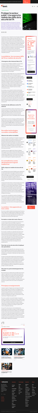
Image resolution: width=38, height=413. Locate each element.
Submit (34, 126)
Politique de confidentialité (33, 411)
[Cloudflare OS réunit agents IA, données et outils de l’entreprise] (6, 348)
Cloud (19, 390)
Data (19, 393)
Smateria (33, 390)
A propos (2, 400)
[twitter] (3, 394)
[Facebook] (2, 32)
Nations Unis (34, 387)
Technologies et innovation (30, 83)
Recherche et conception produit (31, 86)
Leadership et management (4, 370)
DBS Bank (33, 392)
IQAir (33, 384)
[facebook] (1, 394)
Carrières (2, 398)
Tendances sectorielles (5, 10)
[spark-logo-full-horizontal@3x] (4, 4)
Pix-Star (33, 395)
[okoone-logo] (4, 381)
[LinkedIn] (6, 32)
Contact (2, 397)
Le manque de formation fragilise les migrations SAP (6, 372)
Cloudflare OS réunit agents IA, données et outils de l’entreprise (6, 357)
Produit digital (14, 388)
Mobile (20, 384)
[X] (4, 32)
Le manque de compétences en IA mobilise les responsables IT (19, 357)
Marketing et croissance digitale (31, 92)
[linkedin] (4, 394)
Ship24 (33, 389)
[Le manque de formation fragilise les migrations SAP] (6, 363)
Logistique (27, 387)
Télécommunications (28, 396)
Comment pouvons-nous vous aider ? (31, 65)
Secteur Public (27, 394)
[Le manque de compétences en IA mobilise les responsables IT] (19, 348)
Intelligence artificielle (6, 326)
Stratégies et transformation (30, 81)
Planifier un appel (13, 342)
